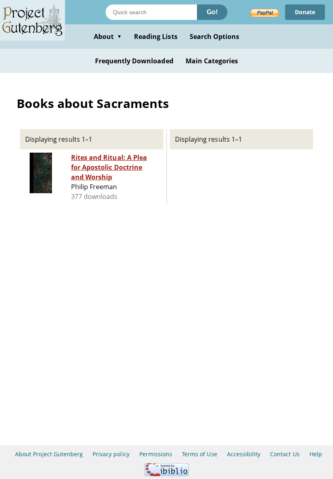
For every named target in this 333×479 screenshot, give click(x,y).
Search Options (215, 36)
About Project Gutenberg (49, 454)
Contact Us (284, 454)
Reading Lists (155, 36)
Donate (305, 12)
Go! (212, 12)
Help (315, 454)
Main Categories (212, 60)
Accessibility (244, 454)
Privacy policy (111, 454)
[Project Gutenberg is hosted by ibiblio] (166, 474)
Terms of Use (199, 454)
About (108, 36)
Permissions (155, 454)
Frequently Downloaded (134, 60)
